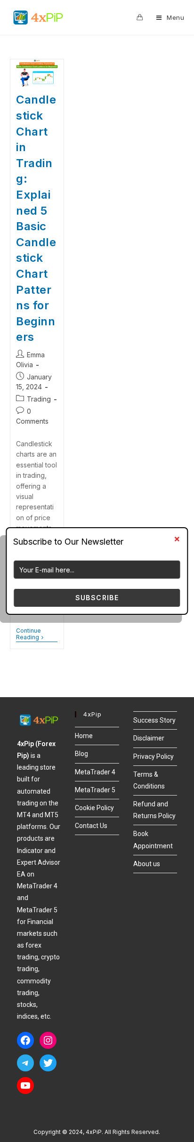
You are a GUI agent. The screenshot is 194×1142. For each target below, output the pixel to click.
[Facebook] (25, 1040)
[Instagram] (48, 1040)
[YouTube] (25, 1085)
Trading (39, 399)
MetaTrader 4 (95, 772)
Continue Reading (36, 634)
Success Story (154, 720)
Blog (81, 753)
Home (84, 736)
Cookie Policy (94, 808)
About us (146, 864)
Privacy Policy (153, 756)
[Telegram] (25, 1062)
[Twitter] (48, 1062)
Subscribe (97, 598)
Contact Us (91, 825)
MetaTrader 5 (95, 790)
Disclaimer (148, 738)
